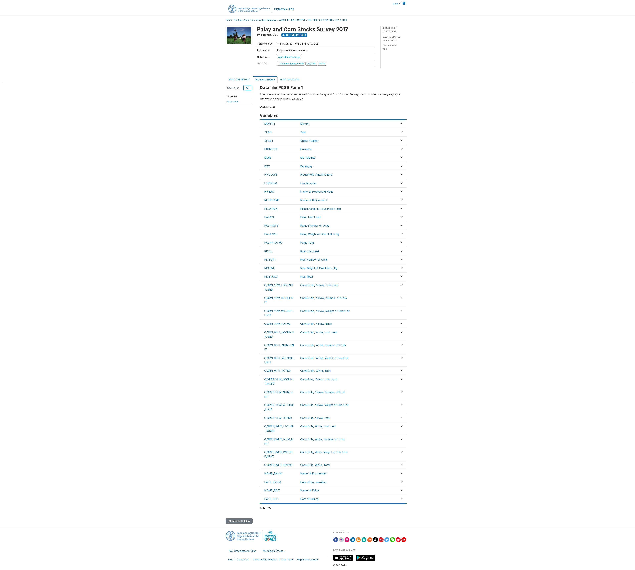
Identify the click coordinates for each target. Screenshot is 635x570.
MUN (267, 157)
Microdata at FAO (284, 9)
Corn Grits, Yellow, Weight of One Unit (324, 405)
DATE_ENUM (272, 482)
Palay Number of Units (314, 225)
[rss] (358, 539)
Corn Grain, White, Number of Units (323, 345)
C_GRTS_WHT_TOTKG (278, 465)
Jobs (230, 559)
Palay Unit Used (310, 217)
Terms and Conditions (265, 559)
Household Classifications (316, 174)
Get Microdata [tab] (291, 79)
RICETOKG (271, 276)
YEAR (268, 132)
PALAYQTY (271, 225)
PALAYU (269, 217)
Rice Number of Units (314, 259)
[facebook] (335, 539)
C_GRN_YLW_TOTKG (277, 323)
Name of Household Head (316, 191)
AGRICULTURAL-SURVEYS (292, 20)
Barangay (306, 166)
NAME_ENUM (273, 473)
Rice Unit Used (309, 251)
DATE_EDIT (271, 499)
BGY (267, 166)
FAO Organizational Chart (242, 550)
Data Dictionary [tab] (265, 79)
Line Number (308, 183)
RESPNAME (272, 200)
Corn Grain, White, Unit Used (318, 332)
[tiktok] (375, 539)
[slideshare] (364, 539)
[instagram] (347, 539)
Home (229, 20)
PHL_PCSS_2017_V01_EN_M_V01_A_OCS (327, 20)
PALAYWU (271, 234)
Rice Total (306, 276)
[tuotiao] (381, 539)
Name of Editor (309, 490)
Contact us (243, 559)
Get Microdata (296, 35)
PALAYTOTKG (273, 242)
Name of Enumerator (313, 473)
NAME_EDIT (272, 490)
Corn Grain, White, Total (315, 370)
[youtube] (403, 539)
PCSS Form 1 (233, 101)
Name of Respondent (313, 200)
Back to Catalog (241, 521)
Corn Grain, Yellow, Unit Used (319, 285)
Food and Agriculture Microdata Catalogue (255, 20)
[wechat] (392, 539)
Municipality (307, 157)
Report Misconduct (307, 559)
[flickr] (341, 539)
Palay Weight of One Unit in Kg (319, 234)
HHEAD (269, 191)
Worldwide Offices (273, 550)
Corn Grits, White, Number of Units (322, 439)
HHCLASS (270, 174)
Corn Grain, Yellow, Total (316, 323)
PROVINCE (271, 149)
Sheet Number (309, 140)
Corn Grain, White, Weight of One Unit (324, 358)
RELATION (271, 208)
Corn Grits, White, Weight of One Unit (323, 452)
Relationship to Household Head (320, 208)
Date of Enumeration (313, 482)
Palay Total (307, 242)
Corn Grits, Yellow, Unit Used (318, 379)
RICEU (268, 251)
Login (395, 3)
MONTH (269, 123)
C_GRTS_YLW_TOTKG (278, 418)
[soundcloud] (369, 539)
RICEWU (269, 268)
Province (306, 149)
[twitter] (386, 539)
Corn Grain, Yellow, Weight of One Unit (324, 311)
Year (303, 132)
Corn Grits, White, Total (315, 465)
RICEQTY (270, 259)
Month (304, 123)
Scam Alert (287, 559)
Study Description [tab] (239, 79)
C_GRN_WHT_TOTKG (277, 370)
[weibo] (398, 539)
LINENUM (270, 183)
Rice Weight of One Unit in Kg (318, 268)
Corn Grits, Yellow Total (315, 418)
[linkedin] (352, 539)
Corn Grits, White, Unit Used (318, 426)
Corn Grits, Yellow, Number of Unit (322, 392)
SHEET (268, 140)
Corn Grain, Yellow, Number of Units (323, 298)
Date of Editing (309, 499)
